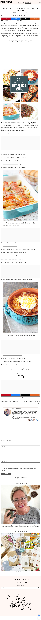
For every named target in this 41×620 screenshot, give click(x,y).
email (22, 40)
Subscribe (27, 2)
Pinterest (24, 369)
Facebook (13, 369)
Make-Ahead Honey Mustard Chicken (11, 252)
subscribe (31, 468)
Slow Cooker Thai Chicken (9, 154)
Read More (30, 528)
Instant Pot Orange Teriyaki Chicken (11, 255)
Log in (29, 617)
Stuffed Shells (6, 225)
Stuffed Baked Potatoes (8, 364)
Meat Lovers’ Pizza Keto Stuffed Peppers (12, 355)
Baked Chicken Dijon (8, 259)
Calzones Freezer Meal (8, 358)
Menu (40, 2)
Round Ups (22, 397)
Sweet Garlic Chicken (8, 160)
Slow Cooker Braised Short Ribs (10, 164)
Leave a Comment (26, 12)
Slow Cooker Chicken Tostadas (10, 246)
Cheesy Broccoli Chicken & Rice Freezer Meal (13, 249)
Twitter (28, 369)
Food (18, 397)
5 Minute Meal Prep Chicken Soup (11, 361)
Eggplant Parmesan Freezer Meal (10, 262)
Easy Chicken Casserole (8, 157)
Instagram (19, 369)
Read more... (16, 418)
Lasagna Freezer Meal (8, 242)
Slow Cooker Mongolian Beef (9, 167)
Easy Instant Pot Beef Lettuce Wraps (11, 279)
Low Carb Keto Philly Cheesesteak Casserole (13, 151)
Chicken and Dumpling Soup (9, 133)
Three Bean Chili (7, 338)
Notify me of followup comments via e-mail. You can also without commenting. (19, 469)
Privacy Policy (25, 617)
